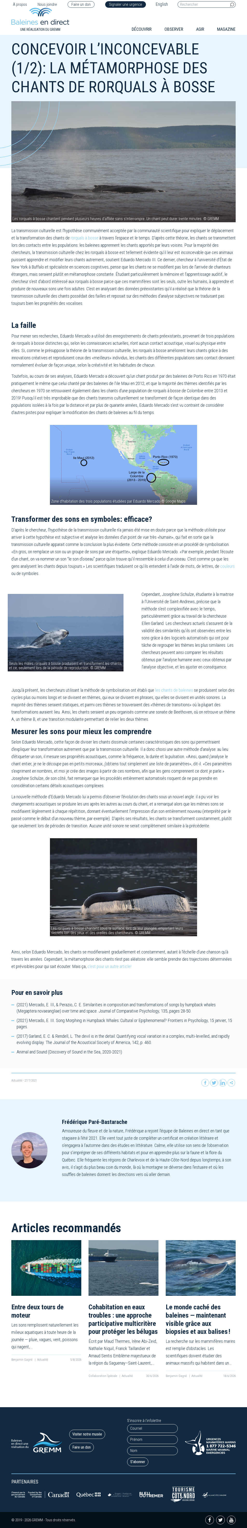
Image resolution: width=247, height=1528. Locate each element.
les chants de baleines (174, 690)
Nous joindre (47, 4)
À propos (20, 4)
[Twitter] (214, 1083)
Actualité (16, 1080)
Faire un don (81, 4)
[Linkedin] (222, 1083)
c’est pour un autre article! (109, 966)
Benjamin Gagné (22, 1359)
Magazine (226, 29)
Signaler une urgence (125, 4)
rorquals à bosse (84, 238)
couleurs (227, 566)
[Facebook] (205, 1083)
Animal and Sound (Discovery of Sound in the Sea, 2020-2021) (69, 1052)
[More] (231, 1083)
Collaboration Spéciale (103, 1376)
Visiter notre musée (87, 1434)
